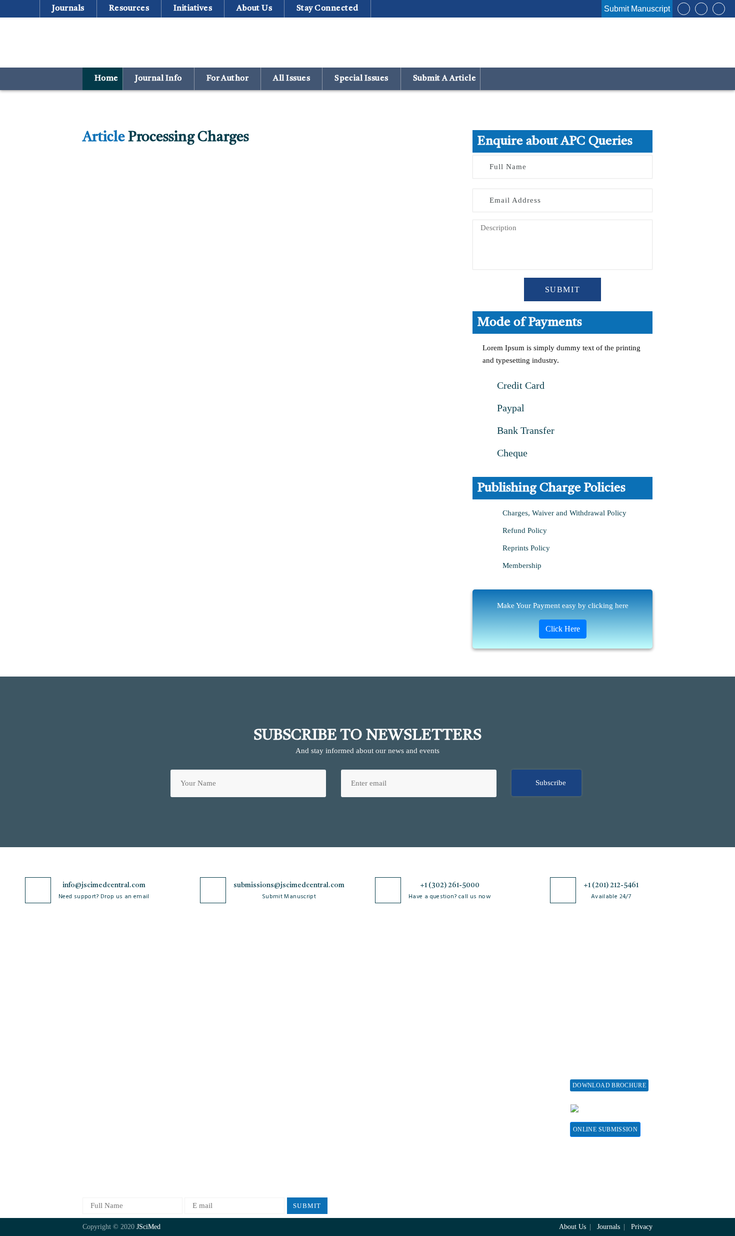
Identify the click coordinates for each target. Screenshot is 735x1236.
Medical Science (202, 1096)
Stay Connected (327, 9)
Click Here (563, 629)
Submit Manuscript (637, 9)
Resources (128, 9)
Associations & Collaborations (496, 1118)
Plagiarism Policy (388, 1013)
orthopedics (194, 1145)
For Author (227, 79)
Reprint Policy (495, 1064)
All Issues (292, 79)
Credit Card (519, 385)
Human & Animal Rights (309, 1055)
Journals (68, 9)
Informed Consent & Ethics (313, 1072)
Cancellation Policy (391, 1046)
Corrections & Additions (398, 1079)
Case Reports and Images (215, 1030)
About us (254, 9)
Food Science (197, 1063)
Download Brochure (609, 1085)
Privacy (641, 1226)
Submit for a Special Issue (603, 1034)
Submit (562, 289)
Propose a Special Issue (607, 997)
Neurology (193, 1112)
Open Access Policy (301, 980)
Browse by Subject (206, 997)
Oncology (191, 1129)
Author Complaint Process (401, 1030)
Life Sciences (197, 1079)
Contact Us (99, 1072)
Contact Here (621, 1108)
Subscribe (551, 783)
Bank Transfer (524, 430)
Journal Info (158, 79)
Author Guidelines (389, 1096)
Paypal (509, 407)
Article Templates (388, 1114)
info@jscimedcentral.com (104, 885)
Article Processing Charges (501, 985)
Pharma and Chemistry (212, 1162)
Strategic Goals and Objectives (113, 1034)
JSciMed (148, 1226)
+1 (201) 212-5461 (611, 885)
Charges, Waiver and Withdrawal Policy (564, 513)
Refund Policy (524, 530)
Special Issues (361, 79)
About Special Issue (601, 980)
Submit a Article (443, 79)
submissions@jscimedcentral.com (289, 885)
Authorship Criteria (391, 980)
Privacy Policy (293, 997)
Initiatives (193, 9)
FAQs (91, 1105)
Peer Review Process (392, 997)
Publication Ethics (299, 1088)
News (91, 1088)
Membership (522, 565)
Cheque (511, 452)
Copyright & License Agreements (303, 1018)
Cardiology (194, 1013)
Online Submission (605, 1129)
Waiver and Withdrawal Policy (509, 1010)
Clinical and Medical (209, 1046)
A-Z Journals (197, 980)
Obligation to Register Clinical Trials (305, 1135)
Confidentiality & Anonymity (298, 1109)
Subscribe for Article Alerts (126, 1013)
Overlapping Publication (398, 1063)
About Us (97, 997)
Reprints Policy (526, 548)
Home (105, 79)
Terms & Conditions (302, 1039)
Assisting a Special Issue (609, 1013)
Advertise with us (500, 1081)
